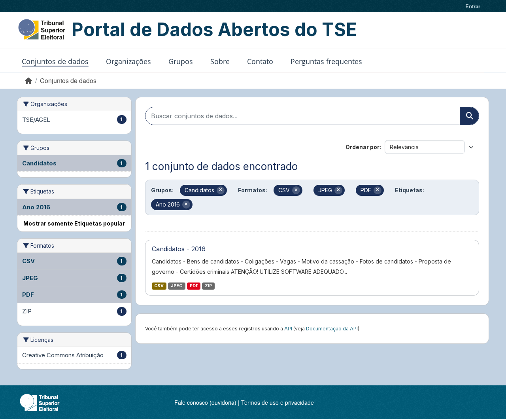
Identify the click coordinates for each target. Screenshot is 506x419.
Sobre (220, 61)
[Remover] (221, 190)
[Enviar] (469, 116)
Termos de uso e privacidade (277, 402)
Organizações (128, 61)
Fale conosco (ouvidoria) (205, 402)
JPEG (177, 285)
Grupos (180, 61)
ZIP (208, 285)
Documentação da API (332, 329)
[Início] (28, 80)
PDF (194, 285)
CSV (159, 285)
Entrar (472, 6)
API (288, 329)
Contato (260, 61)
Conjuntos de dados (55, 61)
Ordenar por (363, 147)
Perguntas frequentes (326, 61)
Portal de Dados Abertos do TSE (214, 29)
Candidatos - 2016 (179, 249)
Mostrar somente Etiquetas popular (74, 223)
